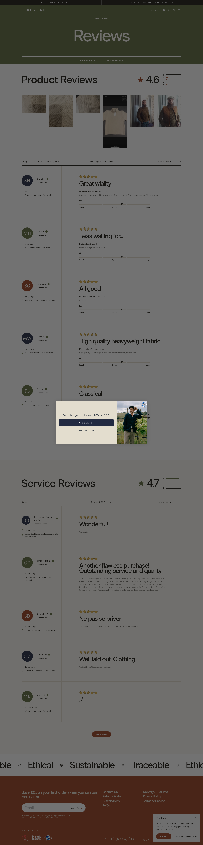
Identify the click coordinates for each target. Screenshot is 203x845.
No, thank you (86, 430)
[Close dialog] (144, 404)
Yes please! (86, 422)
